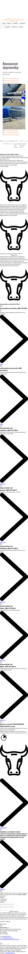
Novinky (16, 147)
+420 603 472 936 (6, 936)
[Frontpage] (14, 15)
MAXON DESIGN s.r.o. (10, 953)
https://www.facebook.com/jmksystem (9, 939)
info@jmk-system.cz (8, 937)
